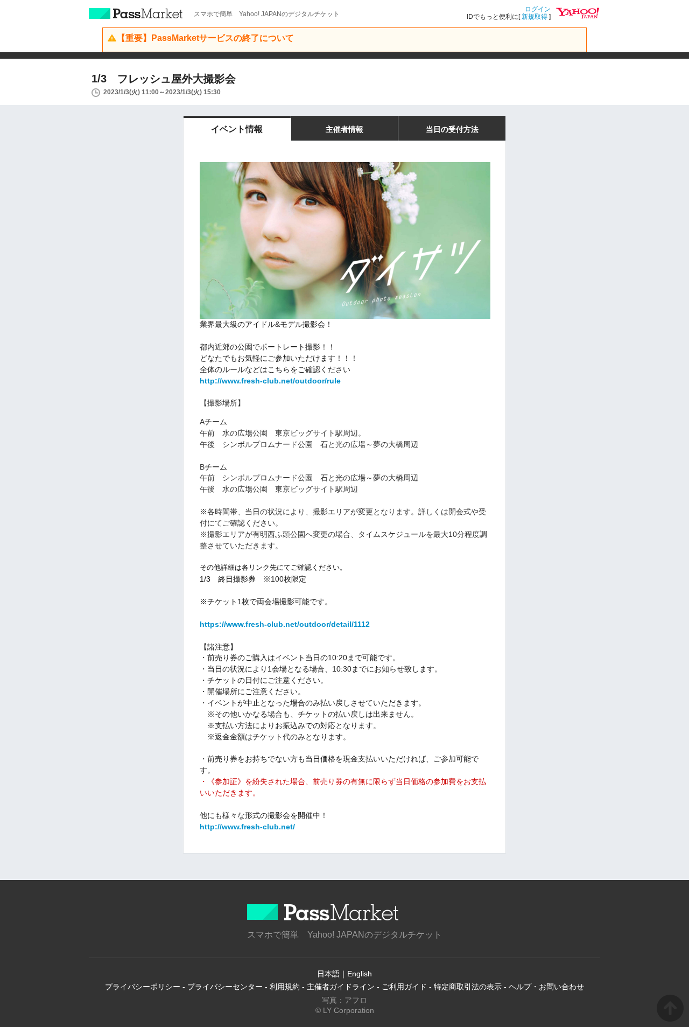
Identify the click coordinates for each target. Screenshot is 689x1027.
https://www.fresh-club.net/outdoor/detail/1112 (285, 624)
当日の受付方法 (452, 129)
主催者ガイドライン (341, 986)
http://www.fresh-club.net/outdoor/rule (270, 380)
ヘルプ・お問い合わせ (546, 986)
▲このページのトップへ (670, 1008)
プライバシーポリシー (142, 986)
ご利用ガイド (404, 986)
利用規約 (285, 986)
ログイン (538, 9)
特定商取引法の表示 (468, 986)
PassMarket (136, 13)
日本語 (328, 973)
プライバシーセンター (225, 986)
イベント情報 (237, 129)
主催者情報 (344, 129)
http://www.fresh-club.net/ (247, 826)
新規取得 (534, 16)
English (359, 973)
